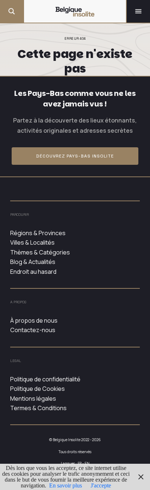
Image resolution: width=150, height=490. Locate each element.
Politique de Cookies (37, 389)
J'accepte (101, 485)
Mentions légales (33, 398)
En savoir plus (65, 485)
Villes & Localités (32, 242)
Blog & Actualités (32, 262)
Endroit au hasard (33, 272)
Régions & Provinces (38, 233)
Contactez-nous (32, 330)
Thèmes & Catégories (40, 252)
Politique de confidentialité (45, 379)
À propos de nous (34, 320)
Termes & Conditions (38, 408)
